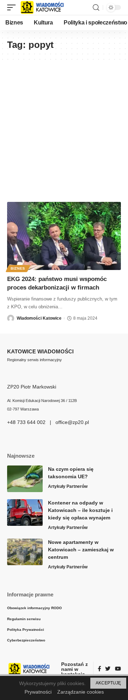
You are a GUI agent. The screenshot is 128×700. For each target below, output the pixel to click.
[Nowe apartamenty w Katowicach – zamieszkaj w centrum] (25, 552)
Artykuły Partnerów (67, 486)
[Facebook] (99, 669)
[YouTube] (118, 669)
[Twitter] (108, 669)
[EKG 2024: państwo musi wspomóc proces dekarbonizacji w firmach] (64, 236)
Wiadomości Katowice (39, 318)
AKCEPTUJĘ (108, 682)
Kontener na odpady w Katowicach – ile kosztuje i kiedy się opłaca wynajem (80, 510)
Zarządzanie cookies (80, 692)
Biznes (18, 268)
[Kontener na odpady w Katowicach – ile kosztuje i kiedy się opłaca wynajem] (25, 512)
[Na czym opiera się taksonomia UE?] (25, 478)
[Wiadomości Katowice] (45, 7)
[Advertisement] (64, 127)
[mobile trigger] (13, 7)
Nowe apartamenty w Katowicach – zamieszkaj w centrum (81, 549)
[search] (96, 7)
